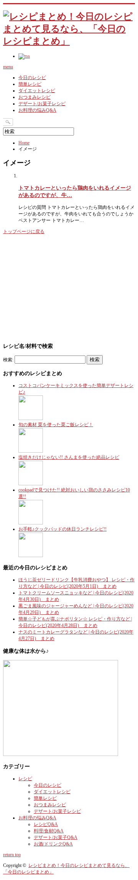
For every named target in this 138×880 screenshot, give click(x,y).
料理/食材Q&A (49, 831)
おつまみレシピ (34, 97)
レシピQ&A (46, 824)
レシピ (25, 778)
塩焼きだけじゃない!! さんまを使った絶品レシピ (68, 457)
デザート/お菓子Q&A (55, 837)
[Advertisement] (60, 288)
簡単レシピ (29, 84)
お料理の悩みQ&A (37, 110)
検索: (8, 359)
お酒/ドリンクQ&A (53, 844)
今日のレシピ (32, 77)
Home (24, 143)
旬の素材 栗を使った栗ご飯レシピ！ (55, 424)
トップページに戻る (23, 231)
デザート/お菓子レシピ (42, 103)
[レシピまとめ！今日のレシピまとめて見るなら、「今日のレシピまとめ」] (69, 41)
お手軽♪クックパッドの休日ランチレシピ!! (62, 529)
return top (12, 854)
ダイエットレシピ (36, 90)
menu (8, 66)
